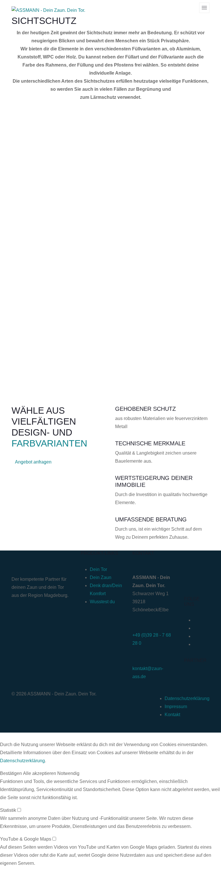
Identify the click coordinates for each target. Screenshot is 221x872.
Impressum (176, 706)
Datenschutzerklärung (187, 698)
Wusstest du (102, 601)
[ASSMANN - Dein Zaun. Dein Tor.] (48, 10)
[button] (11, 773)
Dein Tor (98, 569)
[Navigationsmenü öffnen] (204, 8)
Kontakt (172, 714)
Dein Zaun (100, 577)
